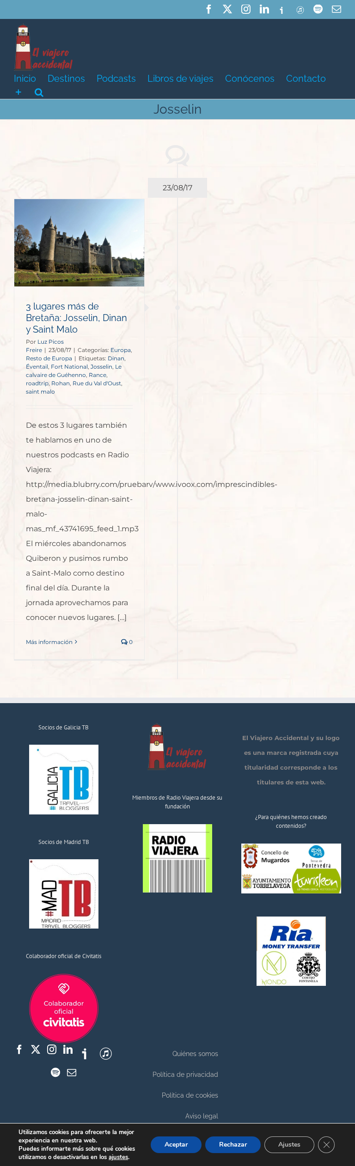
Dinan (116, 358)
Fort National (69, 366)
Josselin (101, 366)
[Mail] (71, 1072)
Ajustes (289, 1144)
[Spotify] (55, 1072)
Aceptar (176, 1144)
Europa (120, 349)
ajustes (118, 1157)
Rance (97, 374)
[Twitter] (35, 1049)
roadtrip (37, 383)
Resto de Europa (49, 358)
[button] (39, 91)
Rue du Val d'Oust (97, 383)
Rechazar (233, 1144)
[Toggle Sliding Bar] (18, 91)
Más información (49, 641)
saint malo (40, 391)
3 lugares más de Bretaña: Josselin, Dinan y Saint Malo (76, 318)
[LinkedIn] (68, 1049)
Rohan (60, 383)
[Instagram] (51, 1049)
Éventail (37, 366)
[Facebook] (19, 1049)
